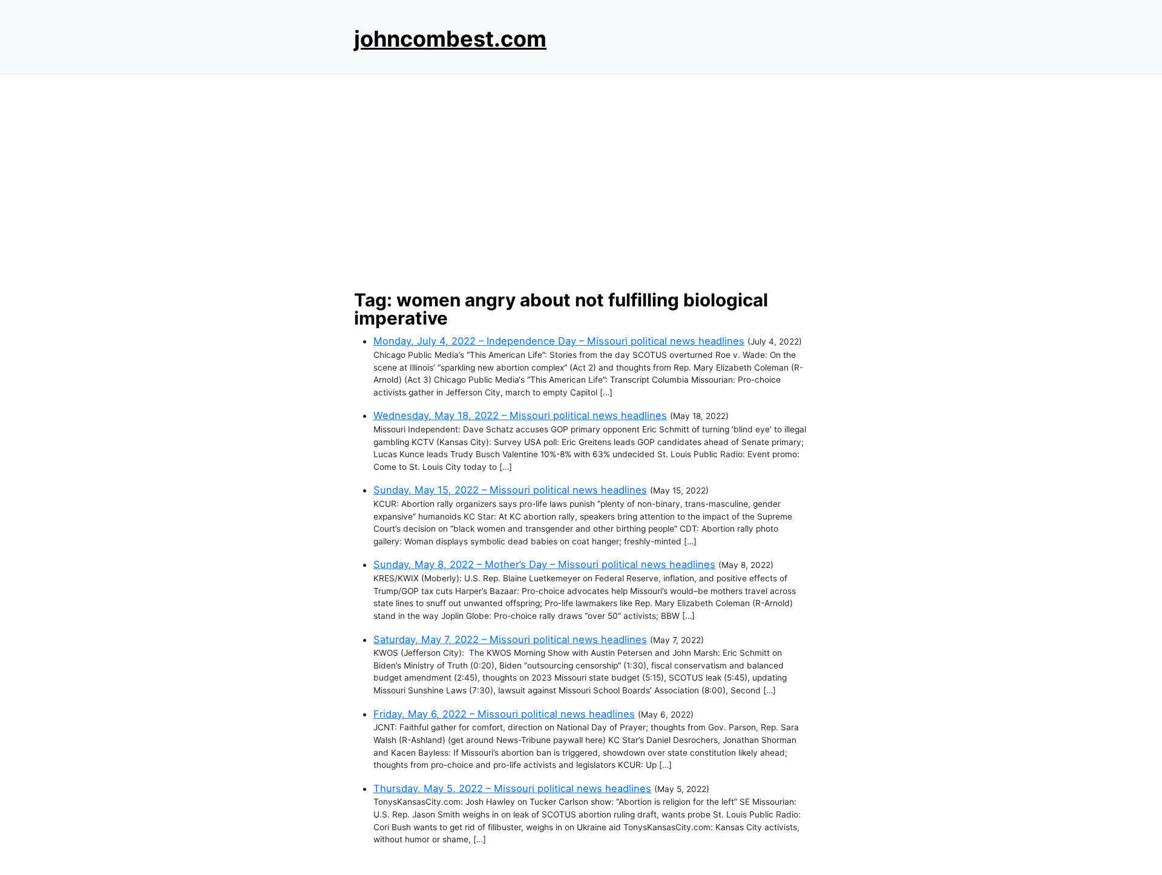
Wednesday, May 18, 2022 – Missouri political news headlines (520, 415)
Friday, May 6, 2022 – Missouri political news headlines (504, 714)
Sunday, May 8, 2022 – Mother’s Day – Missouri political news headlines (544, 564)
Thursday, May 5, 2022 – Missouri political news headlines (512, 788)
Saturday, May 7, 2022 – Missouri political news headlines (510, 639)
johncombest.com (450, 38)
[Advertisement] (581, 178)
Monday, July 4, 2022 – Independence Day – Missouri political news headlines (558, 341)
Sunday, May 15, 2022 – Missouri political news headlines (510, 490)
